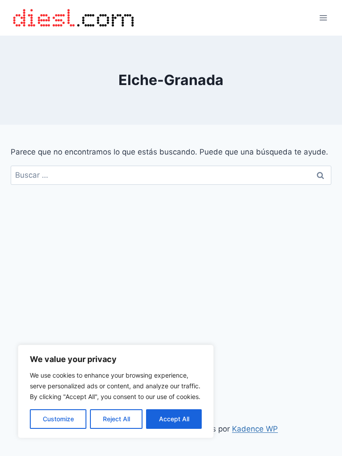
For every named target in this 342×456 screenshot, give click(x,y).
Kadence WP (255, 428)
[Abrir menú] (323, 17)
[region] (116, 391)
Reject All (116, 419)
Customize (58, 419)
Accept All (174, 419)
